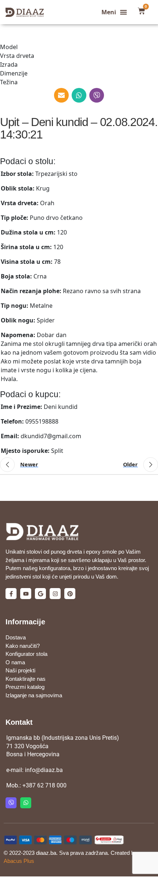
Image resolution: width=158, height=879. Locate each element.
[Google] (40, 593)
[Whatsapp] (25, 802)
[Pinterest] (69, 593)
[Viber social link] (96, 95)
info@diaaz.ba (44, 770)
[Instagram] (55, 593)
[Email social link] (61, 95)
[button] (114, 12)
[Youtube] (25, 593)
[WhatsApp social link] (79, 95)
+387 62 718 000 (44, 785)
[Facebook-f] (11, 593)
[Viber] (11, 802)
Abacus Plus (19, 861)
